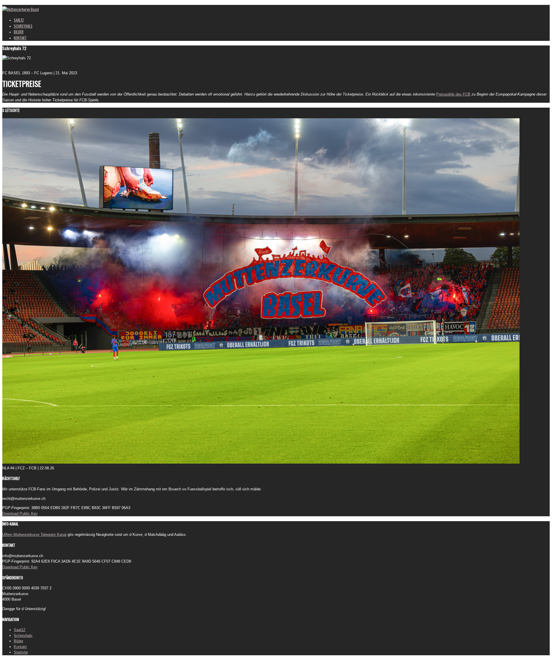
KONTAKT (20, 38)
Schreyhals (23, 635)
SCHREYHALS (23, 26)
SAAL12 (19, 20)
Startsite (21, 652)
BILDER (19, 32)
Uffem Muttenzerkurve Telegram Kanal (34, 534)
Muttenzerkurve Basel (23, 9)
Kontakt (20, 647)
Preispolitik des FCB (453, 94)
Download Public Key (20, 513)
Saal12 (19, 630)
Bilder (18, 641)
